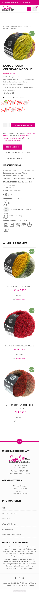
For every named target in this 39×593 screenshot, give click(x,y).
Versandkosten (18, 77)
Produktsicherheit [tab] (14, 158)
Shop (10, 26)
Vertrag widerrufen (19, 591)
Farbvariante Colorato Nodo (13, 98)
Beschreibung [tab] (12, 147)
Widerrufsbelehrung (9, 524)
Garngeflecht (8, 138)
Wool (19, 140)
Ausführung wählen (19, 265)
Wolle (14, 140)
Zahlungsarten (7, 529)
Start (5, 26)
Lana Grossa (17, 26)
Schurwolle (7, 140)
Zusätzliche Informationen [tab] (18, 152)
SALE (29, 133)
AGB (3, 508)
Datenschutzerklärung (10, 513)
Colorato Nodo (24, 136)
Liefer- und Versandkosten (11, 535)
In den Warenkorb (23, 125)
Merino (25, 138)
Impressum (6, 519)
